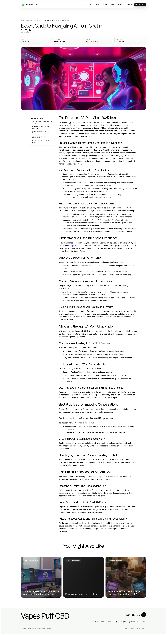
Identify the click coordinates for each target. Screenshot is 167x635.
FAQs (116, 622)
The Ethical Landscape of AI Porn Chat (41, 141)
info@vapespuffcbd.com (129, 622)
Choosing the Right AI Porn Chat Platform (41, 132)
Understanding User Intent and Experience (40, 127)
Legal (143, 628)
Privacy (133, 628)
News (27, 20)
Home (22, 20)
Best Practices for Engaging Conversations (40, 136)
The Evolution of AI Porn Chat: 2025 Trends (42, 122)
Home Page (99, 622)
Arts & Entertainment (35, 20)
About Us (126, 628)
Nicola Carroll (26, 41)
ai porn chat (75, 245)
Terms (139, 628)
